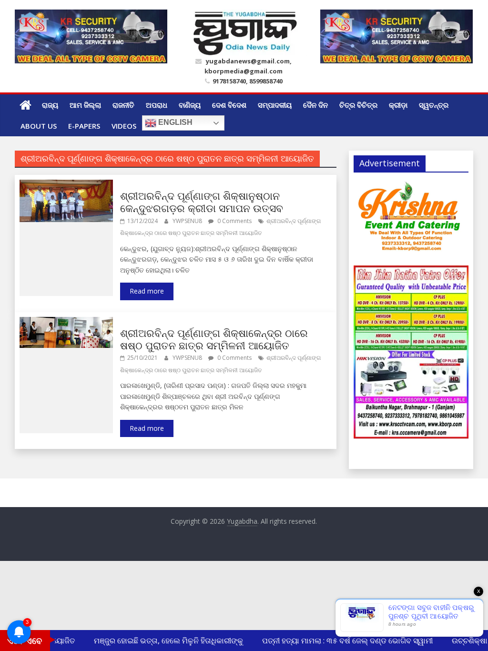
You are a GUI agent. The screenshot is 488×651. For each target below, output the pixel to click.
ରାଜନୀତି (123, 105)
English (174, 123)
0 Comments (234, 221)
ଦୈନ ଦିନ (315, 105)
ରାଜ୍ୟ (50, 105)
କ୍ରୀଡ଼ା (398, 105)
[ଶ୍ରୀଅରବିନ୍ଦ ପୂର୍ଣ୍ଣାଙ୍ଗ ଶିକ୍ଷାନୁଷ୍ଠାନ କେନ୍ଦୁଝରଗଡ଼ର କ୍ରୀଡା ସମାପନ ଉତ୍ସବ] (66, 185)
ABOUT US (38, 126)
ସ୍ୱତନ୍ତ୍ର (433, 105)
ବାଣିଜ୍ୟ (190, 105)
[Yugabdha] (25, 104)
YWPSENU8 (188, 221)
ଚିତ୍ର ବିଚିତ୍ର (358, 105)
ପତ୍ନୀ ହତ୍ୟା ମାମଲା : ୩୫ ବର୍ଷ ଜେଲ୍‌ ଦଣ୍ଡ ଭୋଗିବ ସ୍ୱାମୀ (342, 640)
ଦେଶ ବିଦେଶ (229, 105)
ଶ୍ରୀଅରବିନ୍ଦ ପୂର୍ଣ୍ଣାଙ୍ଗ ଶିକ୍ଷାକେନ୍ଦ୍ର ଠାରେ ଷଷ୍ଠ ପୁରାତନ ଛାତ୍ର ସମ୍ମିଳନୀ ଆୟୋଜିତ (214, 339)
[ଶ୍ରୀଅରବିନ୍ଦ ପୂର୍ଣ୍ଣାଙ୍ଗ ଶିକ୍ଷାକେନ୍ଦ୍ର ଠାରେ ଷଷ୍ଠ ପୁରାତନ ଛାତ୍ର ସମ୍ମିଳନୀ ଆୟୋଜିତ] (66, 322)
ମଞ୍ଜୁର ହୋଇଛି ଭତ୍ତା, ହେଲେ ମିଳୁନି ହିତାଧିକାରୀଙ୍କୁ (163, 640)
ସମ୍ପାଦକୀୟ (275, 105)
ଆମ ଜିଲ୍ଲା (85, 105)
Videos (124, 126)
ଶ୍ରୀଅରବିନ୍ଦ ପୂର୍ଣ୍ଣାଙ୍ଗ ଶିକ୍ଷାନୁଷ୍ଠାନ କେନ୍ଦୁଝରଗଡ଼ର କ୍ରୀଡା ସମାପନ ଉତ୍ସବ (201, 201)
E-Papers (84, 126)
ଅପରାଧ (156, 105)
